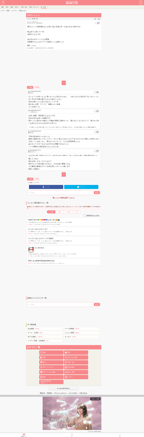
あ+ (99, 18)
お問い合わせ (83, 393)
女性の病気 (70, 367)
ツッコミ (33, 45)
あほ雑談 (34, 329)
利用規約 (49, 393)
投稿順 (31, 87)
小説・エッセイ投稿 (49, 372)
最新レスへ (24, 436)
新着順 (37, 87)
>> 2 (30, 155)
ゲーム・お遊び (35, 333)
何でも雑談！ (35, 337)
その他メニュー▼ (33, 182)
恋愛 (2, 7)
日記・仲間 (70, 372)
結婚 (12, 7)
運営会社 (42, 393)
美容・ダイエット (34, 7)
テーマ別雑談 (72, 329)
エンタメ (71, 337)
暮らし (17, 7)
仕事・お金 (24, 7)
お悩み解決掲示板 (45, 382)
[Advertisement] (115, 42)
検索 (141, 3)
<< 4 (30, 127)
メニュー (3, 3)
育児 (7, 7)
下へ (120, 436)
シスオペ (70, 377)
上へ (72, 436)
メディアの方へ (73, 393)
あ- (95, 18)
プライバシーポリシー (60, 393)
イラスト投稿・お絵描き (38, 341)
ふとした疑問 (72, 333)
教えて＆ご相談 (72, 357)
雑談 (44, 377)
